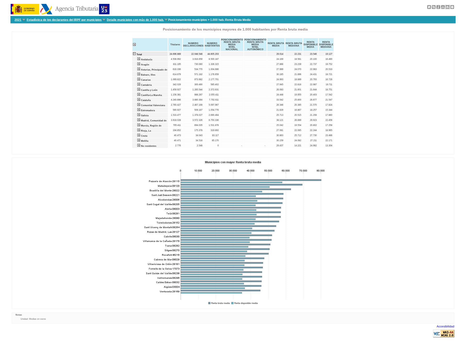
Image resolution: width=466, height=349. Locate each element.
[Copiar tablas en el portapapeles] (434, 8)
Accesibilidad (445, 326)
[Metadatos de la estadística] (447, 8)
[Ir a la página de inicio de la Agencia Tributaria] (60, 13)
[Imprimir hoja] (452, 8)
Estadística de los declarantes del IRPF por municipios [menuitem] (64, 20)
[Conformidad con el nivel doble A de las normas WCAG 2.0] (443, 336)
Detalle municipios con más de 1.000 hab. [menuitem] (135, 20)
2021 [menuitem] (18, 20)
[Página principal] (429, 8)
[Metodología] (438, 8)
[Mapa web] (443, 8)
